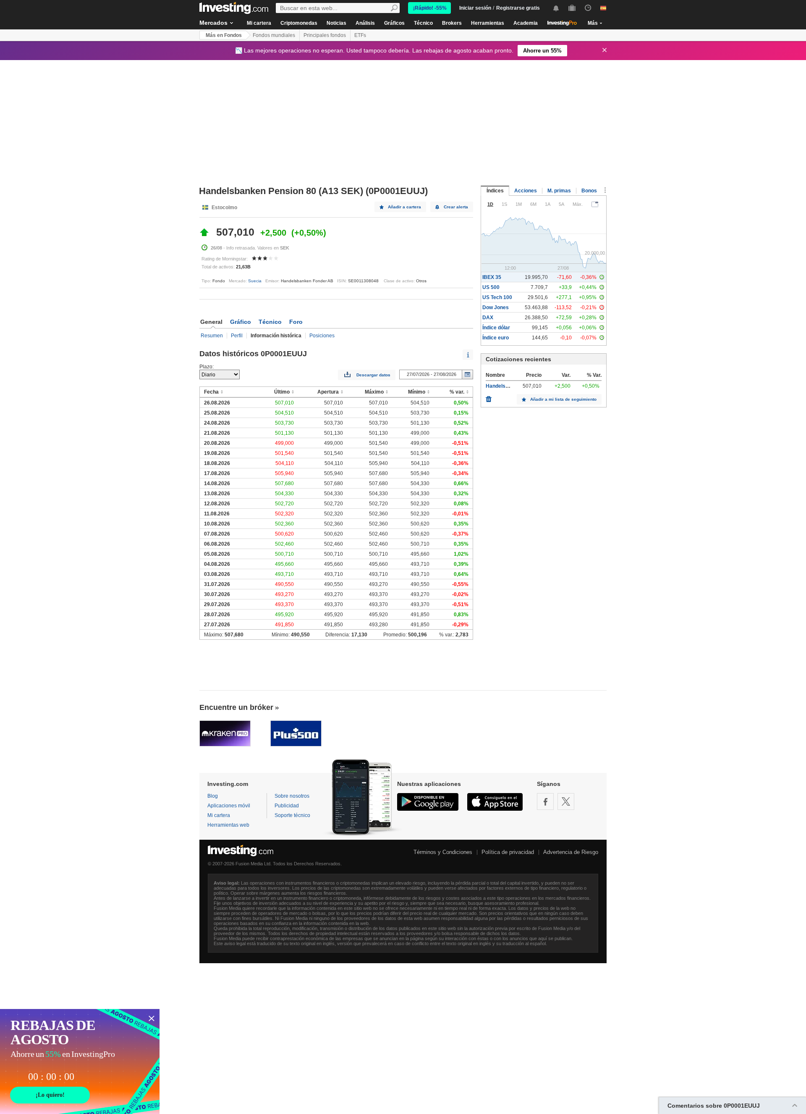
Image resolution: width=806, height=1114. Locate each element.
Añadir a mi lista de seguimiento (563, 399)
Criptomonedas (298, 23)
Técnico (423, 23)
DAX (487, 318)
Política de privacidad (508, 852)
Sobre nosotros (292, 796)
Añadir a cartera (404, 207)
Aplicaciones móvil (228, 806)
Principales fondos (325, 35)
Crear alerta (456, 207)
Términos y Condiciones (442, 852)
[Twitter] (565, 801)
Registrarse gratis (518, 8)
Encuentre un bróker (236, 707)
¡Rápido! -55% (430, 8)
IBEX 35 (491, 277)
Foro (296, 321)
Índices (495, 191)
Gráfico (240, 321)
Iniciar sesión (475, 8)
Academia (525, 23)
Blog (212, 796)
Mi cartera (259, 23)
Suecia (255, 280)
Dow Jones (495, 307)
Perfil (237, 336)
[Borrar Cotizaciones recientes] (489, 397)
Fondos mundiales (274, 35)
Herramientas (487, 23)
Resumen (212, 336)
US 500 (491, 287)
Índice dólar (496, 328)
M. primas (559, 191)
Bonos (589, 191)
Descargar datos (373, 375)
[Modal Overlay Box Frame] (80, 1061)
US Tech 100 (497, 297)
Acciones (525, 191)
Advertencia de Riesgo (570, 852)
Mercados (213, 22)
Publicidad (287, 806)
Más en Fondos (224, 35)
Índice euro (495, 338)
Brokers (452, 23)
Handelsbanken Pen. (510, 386)
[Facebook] (545, 801)
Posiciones (322, 336)
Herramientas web (228, 825)
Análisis (365, 23)
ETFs (360, 35)
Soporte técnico (292, 815)
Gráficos (394, 23)
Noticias (336, 23)
